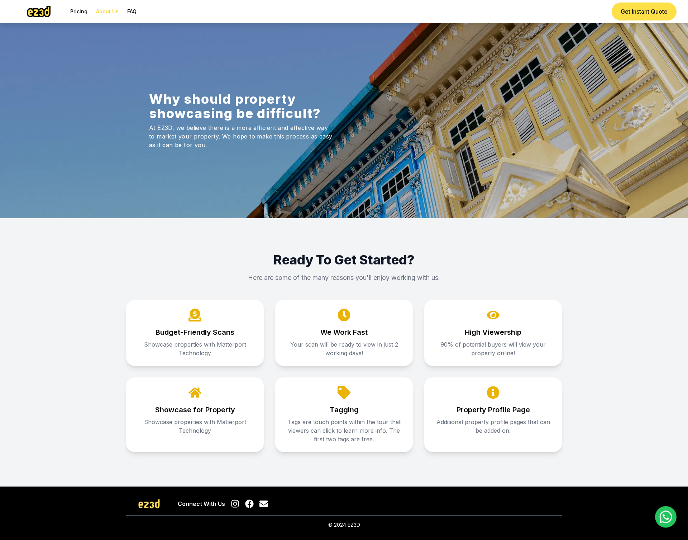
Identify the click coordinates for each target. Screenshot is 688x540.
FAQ (132, 11)
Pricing (78, 11)
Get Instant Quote (644, 11)
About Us (107, 11)
